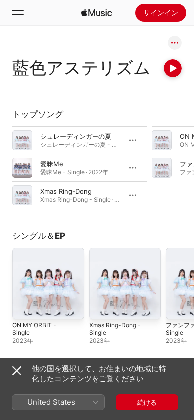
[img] (96, 12)
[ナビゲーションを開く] (18, 13)
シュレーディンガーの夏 (75, 136)
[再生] (173, 68)
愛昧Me (51, 164)
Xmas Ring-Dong (66, 191)
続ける (147, 402)
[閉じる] (16, 370)
